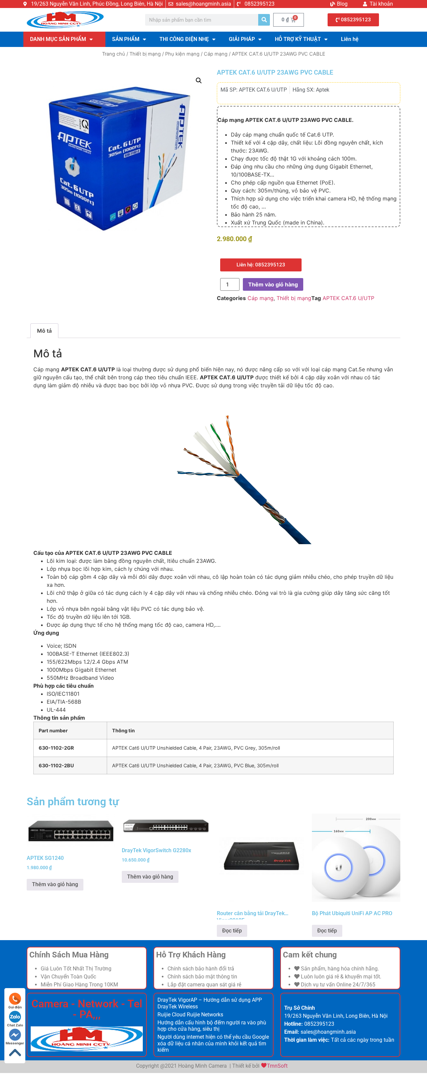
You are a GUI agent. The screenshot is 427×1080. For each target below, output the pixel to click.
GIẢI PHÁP (242, 39)
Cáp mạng (216, 54)
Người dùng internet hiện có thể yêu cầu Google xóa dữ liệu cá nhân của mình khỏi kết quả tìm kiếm (213, 1043)
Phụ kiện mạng (182, 54)
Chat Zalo (15, 1025)
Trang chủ (113, 54)
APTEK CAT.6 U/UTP (348, 298)
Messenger (15, 1043)
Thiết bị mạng (145, 54)
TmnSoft (277, 1066)
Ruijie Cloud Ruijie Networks (190, 1014)
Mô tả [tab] (44, 330)
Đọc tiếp (232, 930)
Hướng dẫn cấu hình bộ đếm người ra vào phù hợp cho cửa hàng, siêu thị (211, 1025)
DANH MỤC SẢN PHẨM (58, 39)
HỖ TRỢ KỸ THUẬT (298, 39)
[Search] (264, 20)
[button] (199, 81)
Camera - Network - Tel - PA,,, (86, 1009)
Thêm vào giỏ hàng (273, 284)
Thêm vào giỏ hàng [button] (55, 884)
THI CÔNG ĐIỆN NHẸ (184, 39)
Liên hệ (350, 39)
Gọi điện (15, 1007)
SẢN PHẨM (125, 39)
